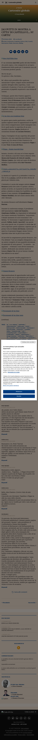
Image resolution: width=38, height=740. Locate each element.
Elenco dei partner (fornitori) (11, 385)
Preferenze (19, 391)
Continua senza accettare (28, 342)
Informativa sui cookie (14, 372)
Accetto (19, 396)
